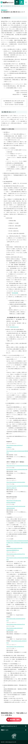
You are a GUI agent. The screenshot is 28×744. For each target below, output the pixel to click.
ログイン (16, 3)
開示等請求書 (15, 292)
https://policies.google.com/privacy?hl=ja (15, 554)
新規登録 (21, 3)
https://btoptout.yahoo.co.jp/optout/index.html (16, 469)
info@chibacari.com (14, 326)
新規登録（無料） (15, 719)
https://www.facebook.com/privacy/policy (15, 482)
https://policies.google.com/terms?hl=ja (15, 646)
